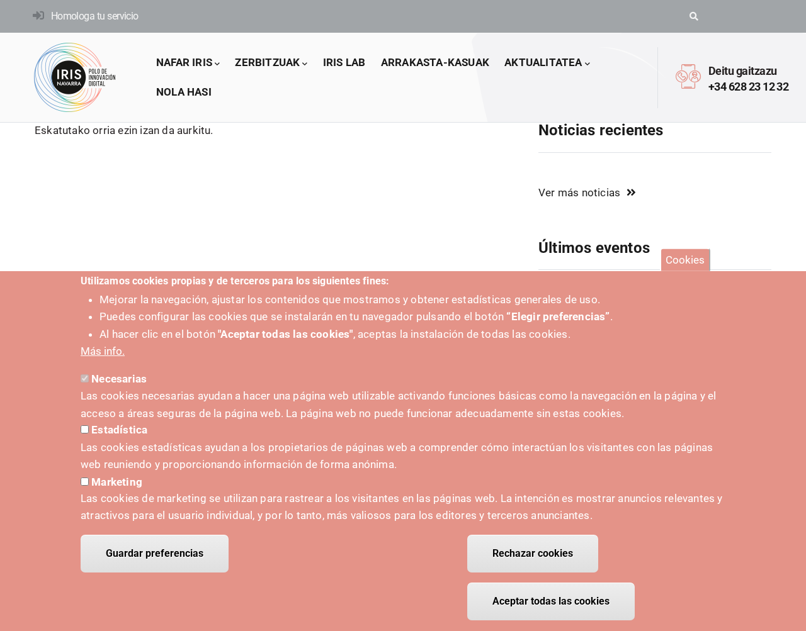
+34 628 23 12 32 (748, 86)
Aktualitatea (543, 62)
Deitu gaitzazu (742, 70)
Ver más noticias (579, 192)
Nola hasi (184, 92)
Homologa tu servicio (95, 16)
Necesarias (119, 378)
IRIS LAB (344, 62)
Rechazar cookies (532, 553)
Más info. (103, 351)
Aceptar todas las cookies (551, 601)
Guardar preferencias (154, 553)
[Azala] (75, 77)
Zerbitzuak (267, 62)
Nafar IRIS (184, 62)
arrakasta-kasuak (435, 62)
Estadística (119, 430)
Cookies (685, 260)
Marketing (116, 481)
